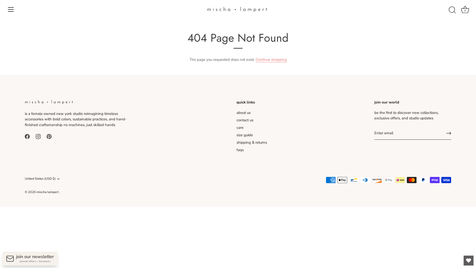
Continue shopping (271, 59)
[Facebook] (27, 136)
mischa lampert (48, 192)
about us (244, 112)
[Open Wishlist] (469, 261)
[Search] (452, 10)
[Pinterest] (49, 136)
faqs (240, 149)
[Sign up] (448, 133)
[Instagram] (38, 136)
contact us (245, 120)
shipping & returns (252, 142)
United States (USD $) (40, 179)
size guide (245, 135)
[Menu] (10, 9)
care (240, 127)
